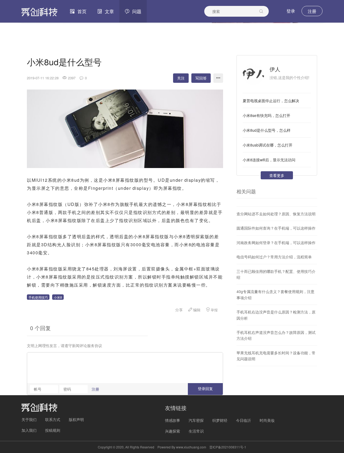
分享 (179, 309)
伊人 (275, 69)
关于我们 (29, 419)
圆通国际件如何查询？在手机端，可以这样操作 (276, 228)
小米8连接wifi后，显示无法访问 (269, 159)
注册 (312, 11)
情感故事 (172, 420)
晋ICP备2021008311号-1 (227, 447)
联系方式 (52, 419)
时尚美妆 (267, 420)
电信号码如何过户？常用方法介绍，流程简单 (274, 256)
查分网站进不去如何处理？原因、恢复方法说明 (276, 213)
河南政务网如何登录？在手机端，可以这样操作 (276, 242)
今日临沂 (243, 420)
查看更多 (276, 175)
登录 (290, 11)
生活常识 (196, 431)
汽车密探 (196, 420)
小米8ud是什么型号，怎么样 (267, 130)
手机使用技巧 (38, 297)
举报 (214, 309)
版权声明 (76, 419)
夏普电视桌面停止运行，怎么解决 (271, 100)
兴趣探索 (172, 431)
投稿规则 (52, 430)
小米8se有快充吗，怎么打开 (266, 115)
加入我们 (29, 430)
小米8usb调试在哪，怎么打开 (267, 145)
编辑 (196, 309)
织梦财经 (219, 420)
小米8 (58, 297)
